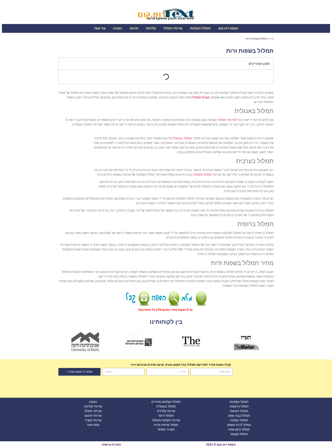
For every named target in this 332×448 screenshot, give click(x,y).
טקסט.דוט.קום (228, 28)
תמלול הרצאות (239, 406)
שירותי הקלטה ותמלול (166, 420)
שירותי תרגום (93, 415)
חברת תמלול (201, 97)
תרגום (134, 28)
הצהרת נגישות (111, 444)
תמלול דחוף (166, 415)
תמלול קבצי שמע (239, 415)
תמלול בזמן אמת (239, 429)
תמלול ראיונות (239, 411)
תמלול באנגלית (182, 138)
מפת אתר (93, 425)
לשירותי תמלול (227, 120)
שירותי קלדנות (93, 406)
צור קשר (99, 28)
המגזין (117, 28)
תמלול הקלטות (200, 28)
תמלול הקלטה (239, 420)
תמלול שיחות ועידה (166, 425)
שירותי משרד (93, 420)
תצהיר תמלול (166, 429)
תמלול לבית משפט (239, 425)
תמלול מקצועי (239, 434)
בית (271, 38)
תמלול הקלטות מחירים (166, 402)
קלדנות (151, 28)
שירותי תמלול (173, 28)
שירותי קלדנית (166, 411)
